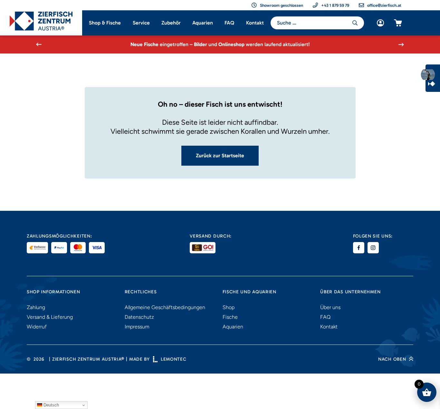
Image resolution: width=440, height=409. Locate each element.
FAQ (229, 23)
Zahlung (36, 307)
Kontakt (255, 23)
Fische (230, 317)
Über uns (330, 307)
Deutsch (50, 405)
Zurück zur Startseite (220, 155)
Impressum (137, 327)
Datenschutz (139, 317)
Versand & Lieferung (50, 317)
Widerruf (37, 327)
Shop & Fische (105, 23)
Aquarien (202, 23)
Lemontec (174, 359)
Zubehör (171, 23)
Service (141, 23)
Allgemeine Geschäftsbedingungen (165, 307)
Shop (228, 307)
